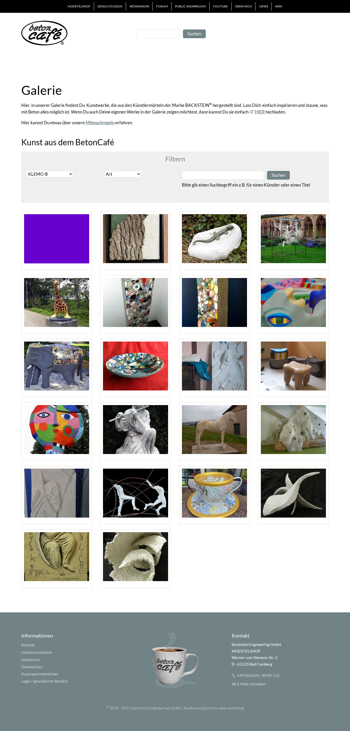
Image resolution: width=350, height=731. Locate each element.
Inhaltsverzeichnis (36, 652)
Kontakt (28, 645)
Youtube (220, 6)
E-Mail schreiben (251, 684)
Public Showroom (190, 6)
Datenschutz (32, 666)
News (263, 6)
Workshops (139, 6)
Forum (162, 6)
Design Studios (109, 6)
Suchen (194, 33)
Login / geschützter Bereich (44, 681)
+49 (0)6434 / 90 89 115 (258, 675)
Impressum (30, 659)
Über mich (243, 6)
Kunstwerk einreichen (39, 674)
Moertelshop (79, 6)
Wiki (278, 6)
